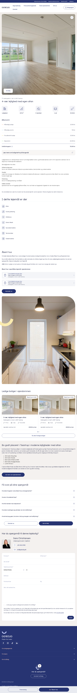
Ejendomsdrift (64, 1)
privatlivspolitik (60, 612)
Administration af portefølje (40, 1)
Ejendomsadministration (53, 1)
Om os (55, 5)
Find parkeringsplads (30, 5)
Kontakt (15, 9)
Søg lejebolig (16, 5)
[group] (20, 412)
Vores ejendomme (44, 5)
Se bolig (8, 90)
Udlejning (71, 1)
